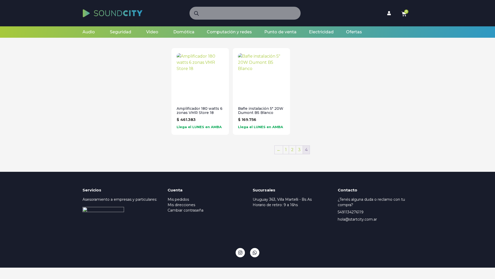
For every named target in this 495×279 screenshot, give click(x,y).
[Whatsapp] (254, 252)
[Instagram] (240, 252)
